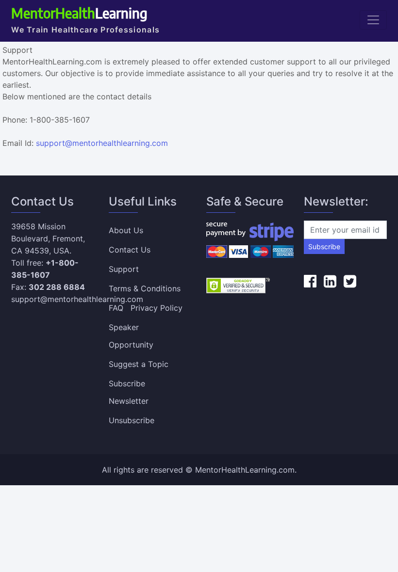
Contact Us (129, 249)
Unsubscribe (131, 420)
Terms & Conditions (145, 288)
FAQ (116, 308)
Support (124, 269)
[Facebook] (310, 281)
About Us (126, 230)
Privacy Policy (156, 308)
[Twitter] (350, 281)
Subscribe (324, 246)
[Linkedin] (330, 281)
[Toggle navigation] (373, 20)
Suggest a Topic (138, 364)
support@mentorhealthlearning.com (102, 143)
